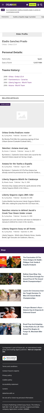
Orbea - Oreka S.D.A (16, 76)
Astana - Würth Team (17, 85)
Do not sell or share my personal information (17, 398)
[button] (41, 5)
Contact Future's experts (10, 371)
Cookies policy (7, 380)
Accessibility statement (10, 384)
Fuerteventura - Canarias (18, 79)
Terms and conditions (9, 366)
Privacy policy (7, 375)
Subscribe (33, 4)
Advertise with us (8, 393)
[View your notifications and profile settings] (27, 5)
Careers (5, 389)
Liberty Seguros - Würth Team (20, 82)
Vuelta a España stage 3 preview (24, 17)
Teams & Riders (5, 104)
